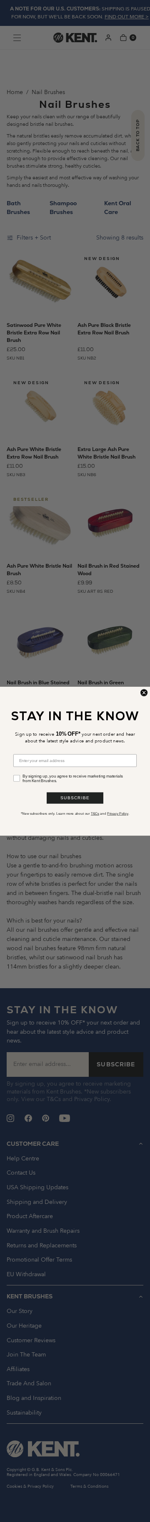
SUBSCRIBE (75, 797)
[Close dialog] (144, 692)
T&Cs (95, 813)
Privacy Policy (117, 813)
